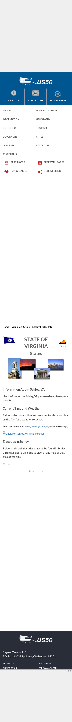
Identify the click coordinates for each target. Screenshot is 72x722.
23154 (6, 464)
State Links (10, 154)
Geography (43, 119)
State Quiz (42, 145)
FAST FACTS (17, 162)
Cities (39, 136)
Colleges (8, 145)
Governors (10, 136)
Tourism (41, 128)
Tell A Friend (52, 170)
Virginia (16, 326)
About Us (13, 100)
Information (11, 119)
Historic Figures (46, 110)
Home (6, 326)
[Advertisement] (36, 36)
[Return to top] (36, 471)
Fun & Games (18, 170)
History (8, 110)
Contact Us (35, 100)
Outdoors (9, 128)
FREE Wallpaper (54, 162)
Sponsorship (58, 100)
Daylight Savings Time (35, 426)
